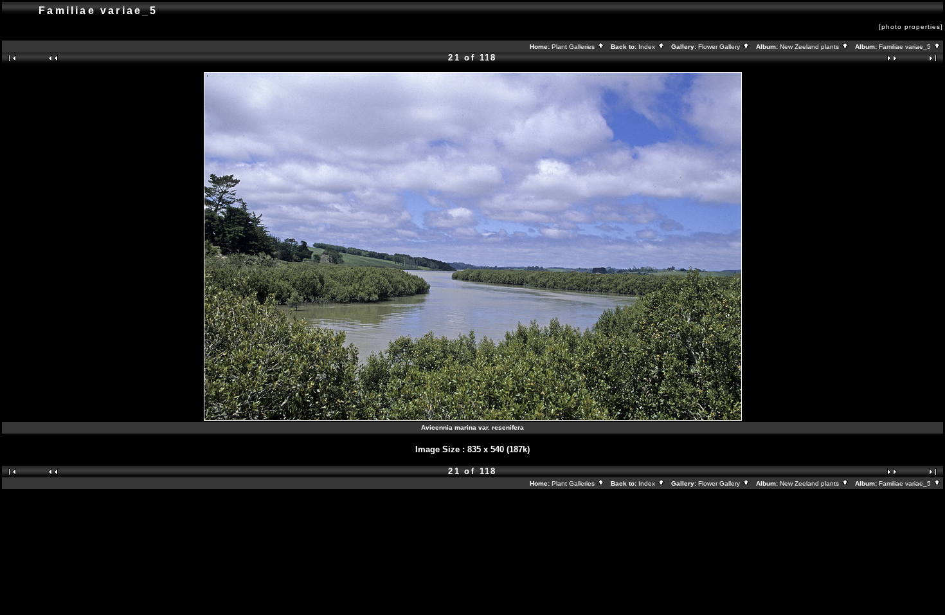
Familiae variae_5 (906, 46)
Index (647, 46)
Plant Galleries (574, 46)
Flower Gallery (720, 46)
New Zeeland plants (810, 46)
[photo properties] (911, 26)
